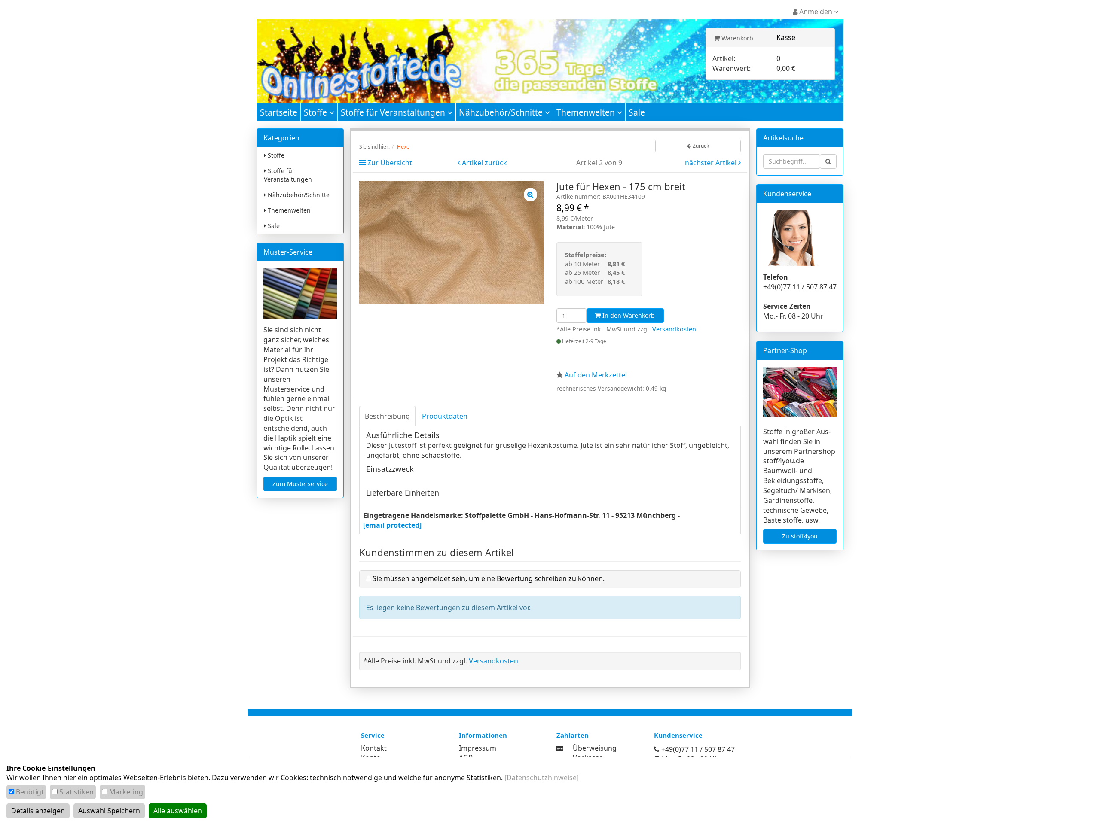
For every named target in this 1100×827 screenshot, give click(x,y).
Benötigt (30, 792)
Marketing (126, 792)
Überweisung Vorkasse (595, 753)
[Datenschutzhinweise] (541, 777)
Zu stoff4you (800, 536)
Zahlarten (572, 735)
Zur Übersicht (389, 162)
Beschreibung (387, 416)
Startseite (278, 112)
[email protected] (392, 525)
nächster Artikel (711, 162)
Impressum (477, 748)
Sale (637, 112)
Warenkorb (736, 38)
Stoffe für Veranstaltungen (394, 112)
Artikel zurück (484, 162)
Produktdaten (445, 416)
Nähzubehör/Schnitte (502, 112)
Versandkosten (674, 329)
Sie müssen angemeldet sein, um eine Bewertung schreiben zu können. (489, 578)
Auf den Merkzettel (596, 375)
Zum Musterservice (300, 484)
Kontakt (374, 748)
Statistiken (76, 792)
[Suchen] (828, 161)
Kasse (785, 37)
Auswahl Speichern (109, 810)
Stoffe (316, 112)
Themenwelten (586, 112)
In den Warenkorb (628, 315)
